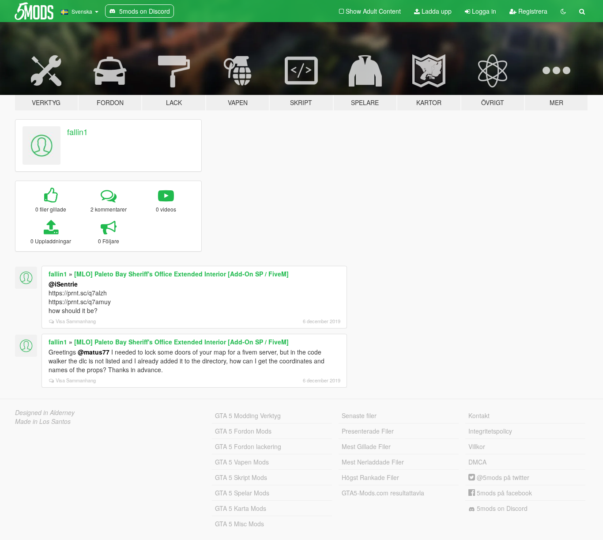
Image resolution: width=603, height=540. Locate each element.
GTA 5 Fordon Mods (243, 431)
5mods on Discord (501, 508)
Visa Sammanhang (76, 321)
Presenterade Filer (368, 431)
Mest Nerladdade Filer (373, 461)
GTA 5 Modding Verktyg (248, 415)
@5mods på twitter (502, 477)
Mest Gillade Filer (366, 446)
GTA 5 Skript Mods (241, 477)
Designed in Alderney (45, 412)
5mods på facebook (503, 492)
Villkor (476, 446)
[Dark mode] (563, 11)
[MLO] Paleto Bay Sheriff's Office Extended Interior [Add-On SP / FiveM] (181, 273)
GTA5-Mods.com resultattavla (383, 492)
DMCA (477, 461)
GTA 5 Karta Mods (240, 508)
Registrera (531, 11)
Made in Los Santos (43, 421)
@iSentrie (63, 283)
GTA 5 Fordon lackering (248, 446)
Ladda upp (436, 11)
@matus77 (93, 351)
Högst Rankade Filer (370, 477)
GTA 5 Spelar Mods (242, 492)
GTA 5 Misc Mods (239, 523)
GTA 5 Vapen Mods (242, 461)
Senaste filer (359, 415)
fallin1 (77, 131)
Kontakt (479, 415)
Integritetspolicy (490, 431)
